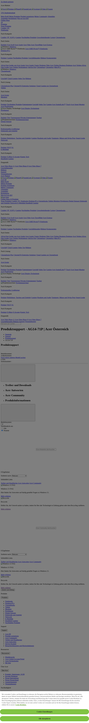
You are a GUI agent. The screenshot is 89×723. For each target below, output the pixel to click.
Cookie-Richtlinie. (20, 705)
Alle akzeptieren (44, 719)
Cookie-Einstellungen (44, 712)
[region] (44, 707)
